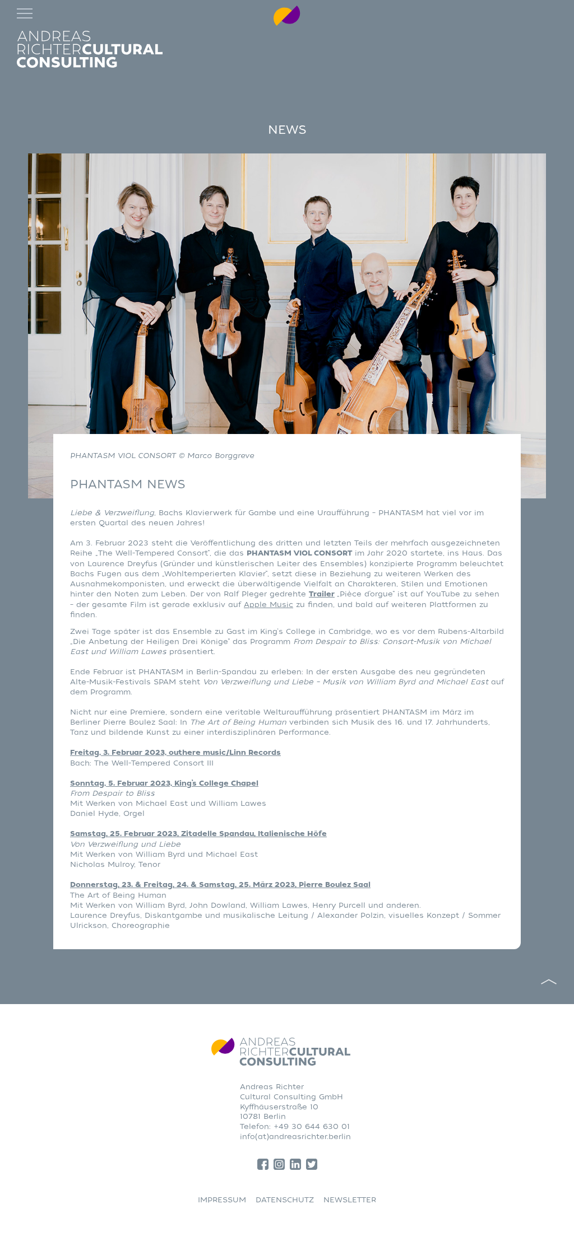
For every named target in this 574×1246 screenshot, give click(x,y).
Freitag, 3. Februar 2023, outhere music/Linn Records (175, 753)
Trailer (322, 594)
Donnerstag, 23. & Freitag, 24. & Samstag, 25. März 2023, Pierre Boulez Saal (220, 885)
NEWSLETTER (349, 1200)
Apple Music (268, 604)
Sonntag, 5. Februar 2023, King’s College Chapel (164, 783)
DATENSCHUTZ (285, 1200)
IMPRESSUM (222, 1200)
